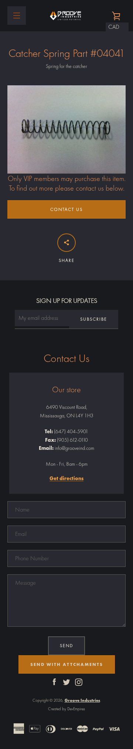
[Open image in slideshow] (66, 129)
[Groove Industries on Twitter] (66, 681)
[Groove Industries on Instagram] (78, 681)
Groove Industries (82, 700)
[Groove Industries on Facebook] (54, 681)
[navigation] (16, 15)
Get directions (66, 478)
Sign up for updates (66, 300)
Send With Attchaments (66, 664)
